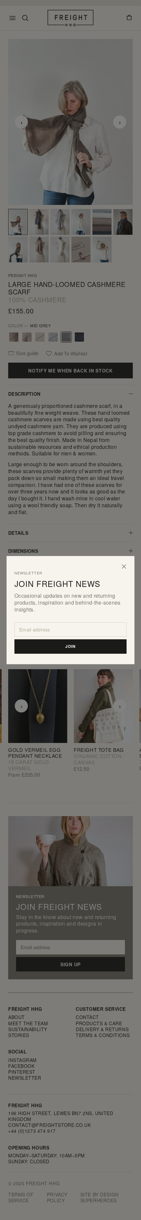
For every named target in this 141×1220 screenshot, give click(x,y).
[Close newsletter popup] (124, 566)
